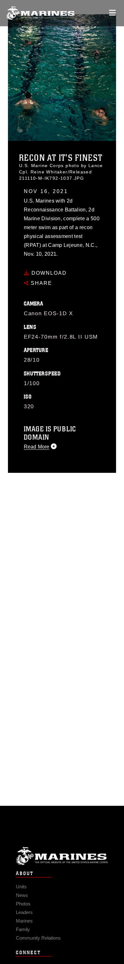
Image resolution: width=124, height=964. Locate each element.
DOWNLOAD (48, 273)
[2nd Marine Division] (40, 13)
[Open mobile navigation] (112, 12)
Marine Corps (62, 856)
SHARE (40, 283)
